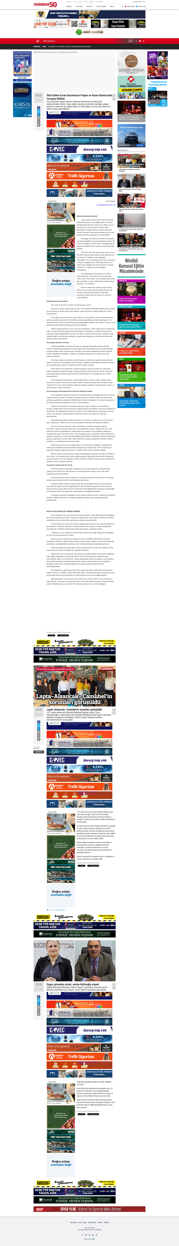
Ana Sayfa (68, 1)
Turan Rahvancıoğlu (59, 910)
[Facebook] (38, 107)
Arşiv (79, 1222)
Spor (121, 359)
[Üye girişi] (93, 1235)
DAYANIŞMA (99, 1)
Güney (122, 385)
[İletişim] (140, 41)
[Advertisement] (22, 132)
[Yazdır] (38, 121)
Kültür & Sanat (125, 307)
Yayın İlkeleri (92, 1222)
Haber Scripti (88, 1239)
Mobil (80, 1)
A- (114, 99)
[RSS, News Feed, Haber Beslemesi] (89, 1235)
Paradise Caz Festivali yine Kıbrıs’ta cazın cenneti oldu (61, 41)
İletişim (106, 1222)
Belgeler (92, 1)
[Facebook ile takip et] (82, 1235)
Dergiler (123, 281)
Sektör (122, 333)
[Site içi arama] (143, 41)
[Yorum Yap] (38, 124)
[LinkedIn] (38, 114)
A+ (114, 95)
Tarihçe (100, 1222)
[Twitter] (38, 111)
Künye (85, 1222)
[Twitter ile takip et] (86, 1235)
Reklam (86, 1)
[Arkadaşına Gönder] (38, 118)
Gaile (75, 1)
